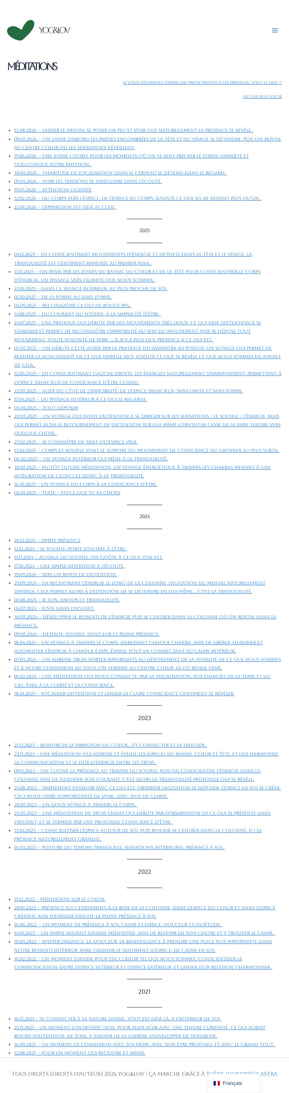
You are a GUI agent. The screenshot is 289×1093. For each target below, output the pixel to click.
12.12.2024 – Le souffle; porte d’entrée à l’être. (70, 548)
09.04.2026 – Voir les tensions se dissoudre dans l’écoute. (88, 181)
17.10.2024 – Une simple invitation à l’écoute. (69, 566)
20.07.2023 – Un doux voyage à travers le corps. (75, 804)
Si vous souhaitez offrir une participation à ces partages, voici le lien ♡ (202, 82)
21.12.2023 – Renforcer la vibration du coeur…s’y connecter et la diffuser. (110, 745)
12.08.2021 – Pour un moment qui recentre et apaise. (80, 1053)
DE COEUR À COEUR (262, 96)
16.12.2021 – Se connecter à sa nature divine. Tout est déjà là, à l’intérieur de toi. (117, 1018)
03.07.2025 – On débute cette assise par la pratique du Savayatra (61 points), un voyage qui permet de (143, 348)
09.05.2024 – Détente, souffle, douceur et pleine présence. (86, 634)
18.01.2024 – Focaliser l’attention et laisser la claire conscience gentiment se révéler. (124, 693)
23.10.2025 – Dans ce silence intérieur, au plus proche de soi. (90, 288)
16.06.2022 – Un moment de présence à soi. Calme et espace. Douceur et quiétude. (118, 924)
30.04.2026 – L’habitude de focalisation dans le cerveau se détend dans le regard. (120, 173)
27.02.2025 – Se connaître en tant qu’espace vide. (76, 442)
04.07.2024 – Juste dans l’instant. (54, 608)
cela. (29, 365)
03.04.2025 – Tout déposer (46, 407)
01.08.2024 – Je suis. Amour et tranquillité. (67, 600)
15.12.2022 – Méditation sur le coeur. (59, 899)
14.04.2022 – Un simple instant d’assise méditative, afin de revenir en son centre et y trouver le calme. (144, 933)
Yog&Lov (54, 30)
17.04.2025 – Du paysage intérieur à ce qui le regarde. (80, 399)
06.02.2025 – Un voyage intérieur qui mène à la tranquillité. (91, 459)
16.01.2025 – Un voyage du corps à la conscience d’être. (85, 484)
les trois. (144, 762)
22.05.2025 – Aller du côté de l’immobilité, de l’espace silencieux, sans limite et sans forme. (128, 390)
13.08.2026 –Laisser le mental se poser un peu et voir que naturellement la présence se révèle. (133, 130)
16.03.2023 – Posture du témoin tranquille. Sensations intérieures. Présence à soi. (119, 847)
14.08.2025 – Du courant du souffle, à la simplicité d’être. (87, 314)
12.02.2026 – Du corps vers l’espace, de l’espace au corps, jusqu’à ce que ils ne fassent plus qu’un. (138, 198)
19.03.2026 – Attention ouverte (53, 190)
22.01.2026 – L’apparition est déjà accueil (65, 207)
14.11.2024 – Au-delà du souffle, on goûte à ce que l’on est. (88, 557)
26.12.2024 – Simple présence (47, 540)
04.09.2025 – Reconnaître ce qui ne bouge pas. (72, 305)
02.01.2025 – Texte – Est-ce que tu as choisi (67, 492)
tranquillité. (127, 475)
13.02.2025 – (146, 450)
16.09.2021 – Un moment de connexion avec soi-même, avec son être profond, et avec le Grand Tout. (144, 1044)
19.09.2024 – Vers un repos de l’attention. (65, 574)
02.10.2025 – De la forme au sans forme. (63, 297)
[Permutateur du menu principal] (275, 30)
